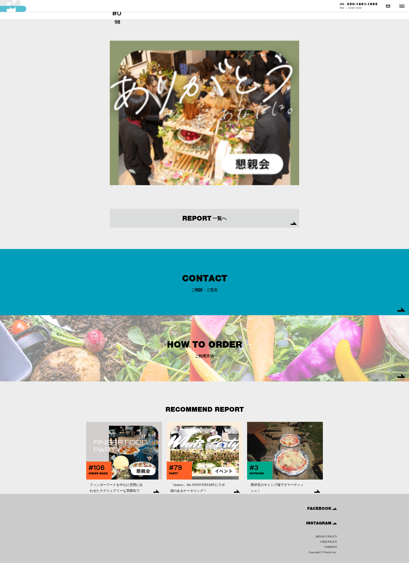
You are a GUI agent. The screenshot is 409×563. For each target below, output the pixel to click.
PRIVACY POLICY (326, 536)
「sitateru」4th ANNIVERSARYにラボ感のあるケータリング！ (197, 488)
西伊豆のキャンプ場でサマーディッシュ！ (277, 488)
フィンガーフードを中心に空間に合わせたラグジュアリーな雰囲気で (116, 488)
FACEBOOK (320, 508)
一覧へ (204, 218)
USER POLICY (328, 541)
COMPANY (330, 547)
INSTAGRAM (319, 523)
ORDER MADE (98, 473)
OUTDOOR (256, 473)
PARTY (173, 473)
